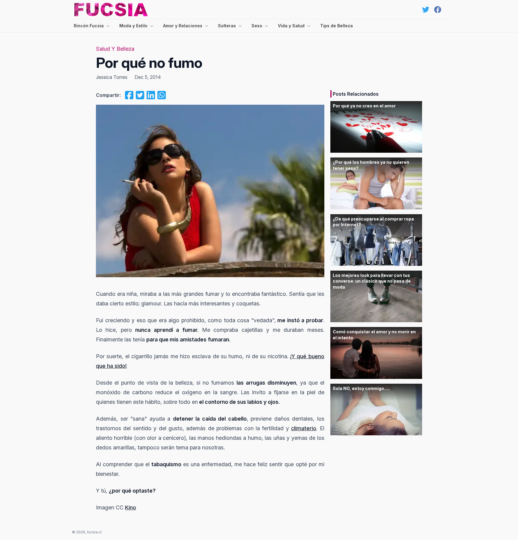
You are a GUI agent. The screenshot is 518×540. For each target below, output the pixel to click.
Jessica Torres (111, 77)
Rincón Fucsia (89, 25)
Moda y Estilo (133, 25)
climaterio (303, 428)
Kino (130, 507)
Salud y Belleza (115, 49)
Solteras (227, 25)
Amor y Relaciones (182, 25)
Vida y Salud (291, 25)
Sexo (257, 25)
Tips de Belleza (336, 25)
